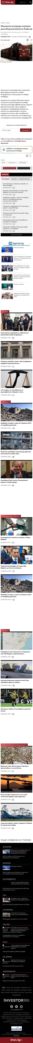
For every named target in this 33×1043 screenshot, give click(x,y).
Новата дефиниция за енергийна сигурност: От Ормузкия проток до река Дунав (22, 258)
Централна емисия (19, 247)
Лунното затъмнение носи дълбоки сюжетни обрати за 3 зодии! (20, 976)
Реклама (26, 1012)
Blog (12, 992)
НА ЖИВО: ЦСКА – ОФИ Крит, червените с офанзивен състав (20, 899)
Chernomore (21, 992)
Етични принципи (25, 1016)
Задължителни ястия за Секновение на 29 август (18, 960)
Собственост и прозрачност (12, 1018)
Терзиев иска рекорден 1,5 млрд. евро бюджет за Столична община (15, 191)
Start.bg (16, 992)
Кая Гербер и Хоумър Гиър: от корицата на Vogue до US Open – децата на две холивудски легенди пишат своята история (16, 930)
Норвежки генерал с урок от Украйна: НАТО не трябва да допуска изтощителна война (16, 199)
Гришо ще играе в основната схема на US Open (16, 904)
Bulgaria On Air (24, 987)
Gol (4, 895)
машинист (11, 162)
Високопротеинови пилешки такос (13, 966)
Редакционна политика (9, 1016)
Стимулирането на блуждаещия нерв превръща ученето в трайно (20, 947)
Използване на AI (16, 1023)
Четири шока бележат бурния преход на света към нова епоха (20, 883)
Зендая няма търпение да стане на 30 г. (14, 980)
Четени (14, 179)
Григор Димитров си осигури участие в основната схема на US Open (22, 267)
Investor (7, 847)
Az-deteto (7, 992)
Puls (5, 942)
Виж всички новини (16, 234)
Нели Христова (5, 40)
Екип (11, 1012)
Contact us (16, 1035)
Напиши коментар (10, 168)
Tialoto (6, 924)
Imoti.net (29, 990)
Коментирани (24, 179)
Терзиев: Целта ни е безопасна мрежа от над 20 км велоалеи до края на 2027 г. (22, 276)
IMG (3, 987)
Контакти (18, 1012)
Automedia (8, 910)
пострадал (22, 162)
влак (3, 162)
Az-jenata (7, 957)
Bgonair (7, 863)
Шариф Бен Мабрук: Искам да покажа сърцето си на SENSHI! (15, 227)
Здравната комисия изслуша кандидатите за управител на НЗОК (21, 295)
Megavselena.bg (17, 995)
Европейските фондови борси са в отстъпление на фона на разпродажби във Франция (20, 851)
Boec (30, 992)
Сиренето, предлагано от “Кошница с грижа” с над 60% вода (16, 207)
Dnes (12, 987)
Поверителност (9, 1014)
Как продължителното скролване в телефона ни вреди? (15, 221)
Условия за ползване (23, 1014)
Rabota (2, 992)
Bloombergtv (9, 879)
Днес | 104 (22, 2)
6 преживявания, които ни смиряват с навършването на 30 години (14, 936)
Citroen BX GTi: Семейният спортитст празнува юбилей (19, 913)
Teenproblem (9, 971)
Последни (6, 179)
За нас (6, 1012)
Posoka (27, 992)
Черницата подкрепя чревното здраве (14, 951)
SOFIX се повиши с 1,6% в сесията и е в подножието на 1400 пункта (14, 857)
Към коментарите (23, 168)
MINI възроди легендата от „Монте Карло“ (15, 919)
